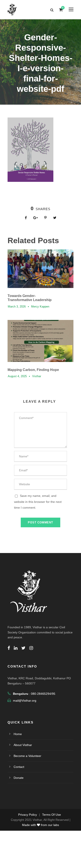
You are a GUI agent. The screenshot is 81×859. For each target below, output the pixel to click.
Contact (19, 767)
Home (18, 734)
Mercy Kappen (40, 306)
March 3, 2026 (17, 306)
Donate (19, 777)
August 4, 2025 (17, 376)
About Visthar (23, 745)
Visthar (36, 376)
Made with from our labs (40, 825)
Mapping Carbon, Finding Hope (33, 370)
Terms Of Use (51, 814)
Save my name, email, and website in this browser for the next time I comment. (38, 501)
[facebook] (9, 648)
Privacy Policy (27, 814)
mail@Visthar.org (24, 700)
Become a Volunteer (27, 756)
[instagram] (31, 648)
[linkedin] (15, 648)
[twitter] (23, 648)
